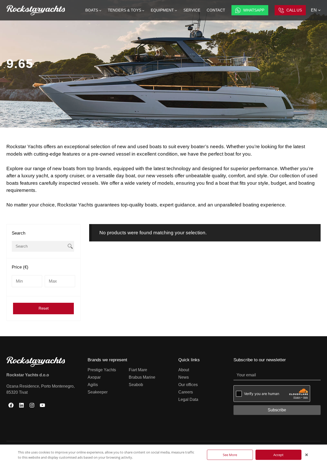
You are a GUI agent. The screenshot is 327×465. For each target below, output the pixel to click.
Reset (44, 308)
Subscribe (277, 410)
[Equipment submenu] (176, 10)
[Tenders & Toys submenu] (143, 10)
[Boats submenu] (100, 10)
